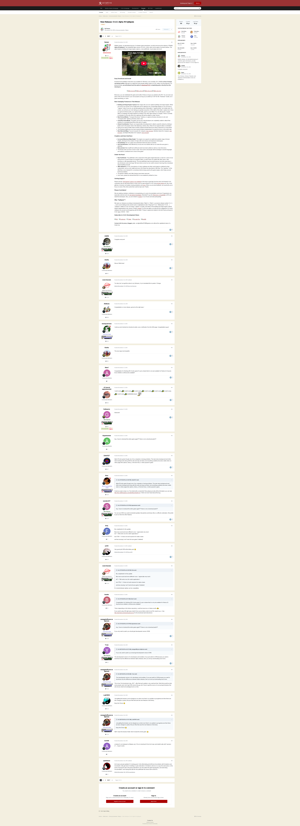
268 (107, 317)
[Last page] (112, 36)
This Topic (193, 8)
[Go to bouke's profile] (106, 600)
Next (108, 36)
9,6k (107, 55)
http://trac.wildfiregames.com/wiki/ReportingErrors (127, 492)
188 (107, 426)
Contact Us (150, 820)
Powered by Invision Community (150, 823)
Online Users (114, 12)
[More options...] (171, 42)
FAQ (101, 8)
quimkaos (106, 760)
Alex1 (107, 367)
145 (107, 273)
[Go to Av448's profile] (106, 746)
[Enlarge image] (131, 91)
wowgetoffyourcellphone (106, 620)
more (144, 185)
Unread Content (132, 12)
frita (106, 525)
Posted (121, 42)
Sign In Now (153, 801)
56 (107, 608)
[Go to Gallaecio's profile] (106, 414)
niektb (107, 236)
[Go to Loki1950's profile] (106, 700)
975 (107, 559)
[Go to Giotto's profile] (106, 265)
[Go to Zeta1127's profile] (106, 461)
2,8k (107, 253)
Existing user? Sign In (186, 3)
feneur (108, 28)
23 (107, 774)
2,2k (107, 518)
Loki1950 (107, 695)
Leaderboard (158, 8)
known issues (160, 183)
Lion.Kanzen (106, 280)
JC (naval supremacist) (106, 388)
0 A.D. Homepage (125, 8)
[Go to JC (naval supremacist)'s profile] (106, 394)
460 (107, 402)
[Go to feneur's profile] (102, 29)
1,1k (107, 662)
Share (158, 29)
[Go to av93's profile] (106, 551)
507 (107, 469)
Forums (143, 8)
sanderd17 (106, 501)
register (140, 196)
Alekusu (106, 304)
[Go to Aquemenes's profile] (106, 441)
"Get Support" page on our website (131, 181)
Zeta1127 (107, 455)
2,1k (107, 341)
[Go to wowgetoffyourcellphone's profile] (106, 626)
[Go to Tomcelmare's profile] (191, 32)
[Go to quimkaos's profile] (106, 766)
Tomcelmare (197, 31)
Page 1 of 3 (118, 36)
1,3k (107, 708)
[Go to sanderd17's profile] (106, 506)
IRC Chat (150, 8)
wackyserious (106, 323)
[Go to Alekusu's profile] (106, 309)
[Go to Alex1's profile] (106, 373)
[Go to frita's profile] (106, 531)
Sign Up (198, 3)
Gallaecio (106, 409)
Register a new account (119, 801)
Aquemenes (106, 435)
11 (107, 539)
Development (135, 8)
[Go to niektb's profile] (106, 241)
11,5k (107, 638)
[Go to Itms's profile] (106, 481)
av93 (106, 546)
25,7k (107, 297)
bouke (139, 208)
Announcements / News (122, 30)
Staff (107, 12)
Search (151, 12)
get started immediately (135, 195)
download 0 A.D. (146, 85)
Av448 (106, 741)
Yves (106, 645)
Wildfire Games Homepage (111, 8)
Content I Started (142, 12)
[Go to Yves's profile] (106, 650)
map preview (149, 131)
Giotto (107, 260)
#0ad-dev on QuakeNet (159, 195)
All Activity (122, 12)
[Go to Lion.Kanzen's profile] (106, 285)
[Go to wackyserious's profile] (106, 329)
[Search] (199, 8)
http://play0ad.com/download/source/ (124, 612)
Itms (106, 475)
